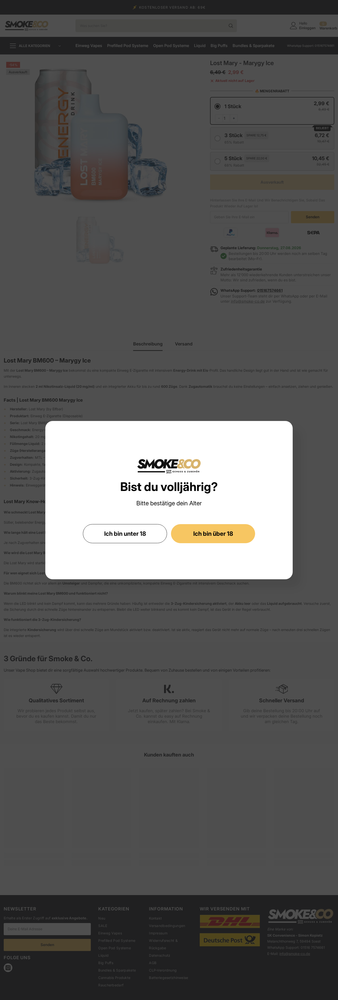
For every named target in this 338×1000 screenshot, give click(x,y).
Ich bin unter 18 (125, 533)
